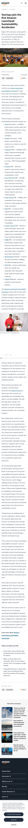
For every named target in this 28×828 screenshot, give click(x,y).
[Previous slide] (2, 355)
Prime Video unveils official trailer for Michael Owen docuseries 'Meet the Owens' (14, 653)
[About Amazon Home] (6, 762)
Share (24, 78)
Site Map (4, 786)
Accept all (13, 820)
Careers (4, 796)
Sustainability (12, 9)
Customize (13, 824)
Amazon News (5, 9)
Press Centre (5, 776)
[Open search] (21, 3)
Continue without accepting (13, 814)
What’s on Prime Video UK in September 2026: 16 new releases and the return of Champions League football (14, 662)
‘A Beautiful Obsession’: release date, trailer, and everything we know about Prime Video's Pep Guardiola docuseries (14, 672)
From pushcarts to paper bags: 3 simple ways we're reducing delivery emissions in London (20, 736)
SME (3, 78)
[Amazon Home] (5, 3)
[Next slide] (11, 355)
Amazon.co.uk (6, 781)
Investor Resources (7, 791)
